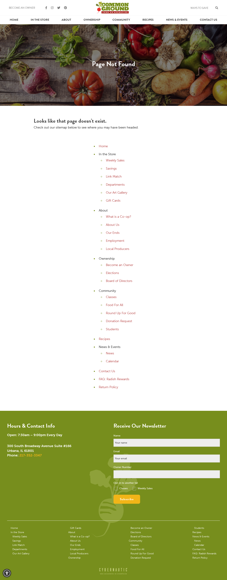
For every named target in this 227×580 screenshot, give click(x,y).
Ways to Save (199, 8)
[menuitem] (14, 20)
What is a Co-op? (118, 217)
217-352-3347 (30, 455)
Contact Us (208, 20)
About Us (112, 225)
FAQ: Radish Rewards (114, 379)
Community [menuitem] (121, 20)
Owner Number (122, 467)
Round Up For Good (120, 313)
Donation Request (119, 321)
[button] (7, 573)
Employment (115, 241)
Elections (112, 273)
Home (14, 20)
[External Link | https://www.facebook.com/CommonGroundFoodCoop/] (44, 8)
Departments (115, 185)
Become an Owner (22, 8)
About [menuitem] (66, 20)
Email (117, 451)
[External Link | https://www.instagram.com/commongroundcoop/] (51, 8)
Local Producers (117, 249)
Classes (111, 297)
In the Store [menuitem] (40, 20)
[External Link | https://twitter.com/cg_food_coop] (57, 8)
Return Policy (108, 387)
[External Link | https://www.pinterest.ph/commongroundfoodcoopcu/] (64, 8)
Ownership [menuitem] (92, 20)
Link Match (114, 176)
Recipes (148, 20)
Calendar (112, 361)
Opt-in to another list (126, 483)
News (110, 353)
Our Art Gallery (116, 193)
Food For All (114, 305)
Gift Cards (113, 200)
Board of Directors (119, 281)
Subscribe (127, 499)
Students (112, 329)
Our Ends (113, 233)
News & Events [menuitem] (176, 20)
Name (117, 436)
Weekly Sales (115, 160)
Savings (111, 168)
